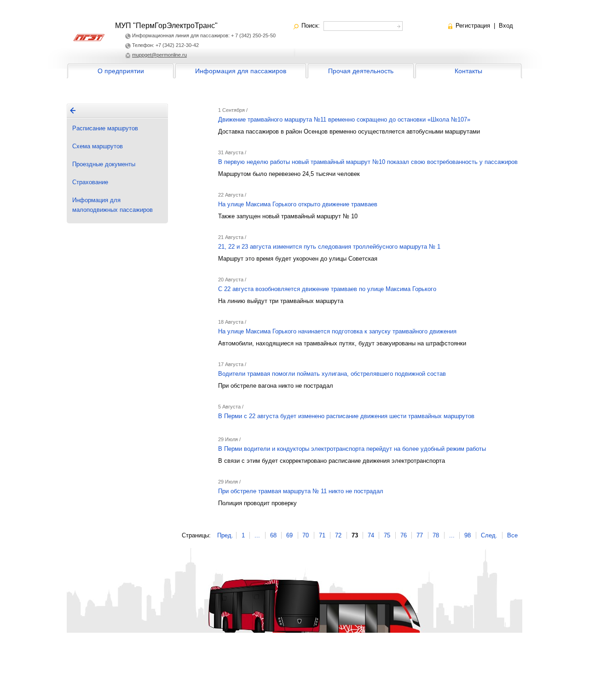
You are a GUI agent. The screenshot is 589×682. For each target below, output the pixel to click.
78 (436, 535)
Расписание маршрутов (105, 128)
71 (322, 535)
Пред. (225, 535)
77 (419, 535)
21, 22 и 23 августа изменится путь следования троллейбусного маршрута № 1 (329, 246)
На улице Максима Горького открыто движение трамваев (297, 204)
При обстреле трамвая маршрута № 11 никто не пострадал (300, 491)
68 (273, 535)
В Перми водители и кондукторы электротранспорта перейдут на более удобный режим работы (352, 448)
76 (403, 535)
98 (467, 535)
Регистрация (473, 25)
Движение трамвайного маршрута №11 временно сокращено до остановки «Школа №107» (344, 119)
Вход (506, 25)
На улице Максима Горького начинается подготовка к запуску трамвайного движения (337, 331)
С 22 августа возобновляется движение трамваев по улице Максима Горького (327, 289)
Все (512, 535)
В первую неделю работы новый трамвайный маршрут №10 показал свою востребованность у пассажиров (368, 161)
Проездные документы (103, 164)
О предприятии (121, 71)
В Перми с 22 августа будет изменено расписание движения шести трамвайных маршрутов (346, 416)
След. (489, 535)
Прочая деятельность (360, 71)
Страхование (90, 182)
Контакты (468, 71)
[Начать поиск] (398, 25)
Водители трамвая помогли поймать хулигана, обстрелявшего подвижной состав (332, 373)
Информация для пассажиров (240, 71)
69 (289, 535)
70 (305, 535)
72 (338, 535)
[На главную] (72, 110)
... (257, 535)
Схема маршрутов (97, 146)
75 (387, 535)
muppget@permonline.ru (159, 55)
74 (371, 535)
